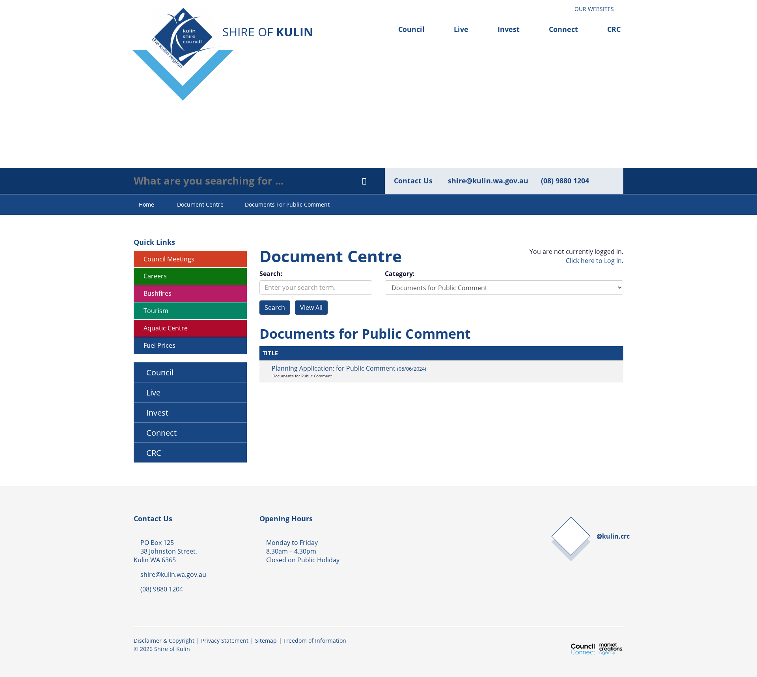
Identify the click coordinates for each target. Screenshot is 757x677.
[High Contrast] (556, 7)
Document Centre (200, 204)
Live (461, 29)
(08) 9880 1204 (565, 180)
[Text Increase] (564, 7)
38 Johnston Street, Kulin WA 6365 (165, 555)
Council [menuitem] (159, 372)
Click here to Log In (594, 260)
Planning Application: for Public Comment (349, 368)
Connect (563, 29)
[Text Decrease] (560, 7)
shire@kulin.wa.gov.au (488, 180)
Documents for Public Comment (287, 204)
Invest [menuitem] (157, 412)
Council (411, 29)
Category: (400, 273)
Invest (509, 29)
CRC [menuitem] (153, 453)
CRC (614, 29)
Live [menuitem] (153, 392)
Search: (271, 273)
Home (146, 204)
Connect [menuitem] (161, 432)
